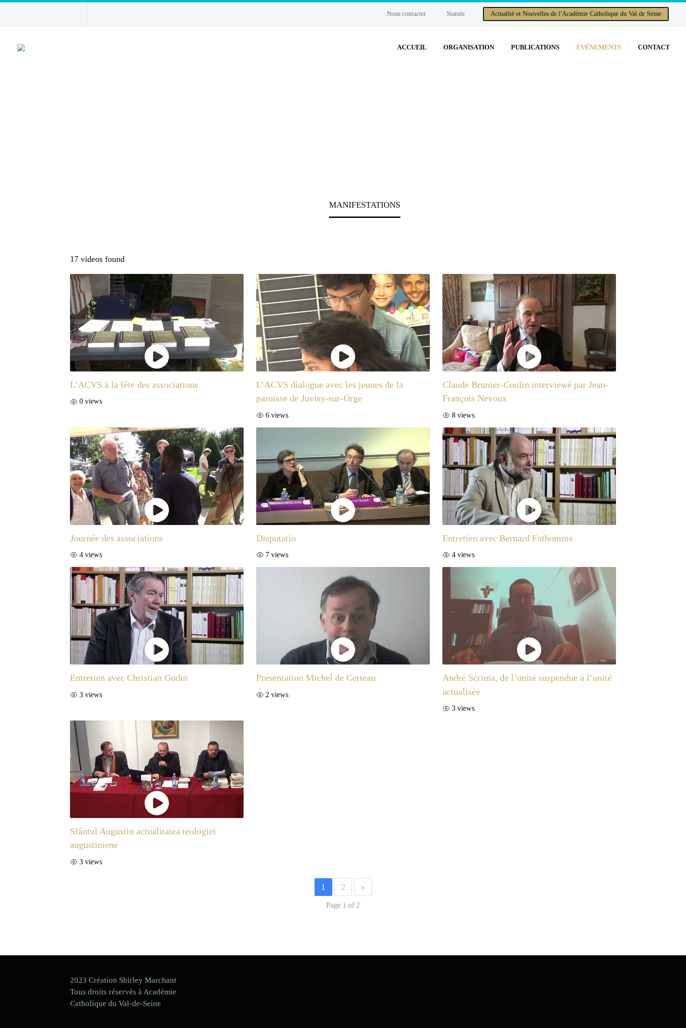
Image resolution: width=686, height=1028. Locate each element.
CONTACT (654, 47)
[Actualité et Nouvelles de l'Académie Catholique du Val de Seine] (64, 14)
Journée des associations (116, 538)
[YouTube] (36, 14)
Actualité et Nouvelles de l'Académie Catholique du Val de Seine (575, 13)
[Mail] (50, 14)
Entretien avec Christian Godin (129, 677)
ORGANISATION (468, 47)
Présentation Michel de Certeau (316, 677)
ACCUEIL (412, 47)
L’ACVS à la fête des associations (134, 384)
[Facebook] (22, 14)
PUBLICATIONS (535, 47)
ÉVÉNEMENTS (598, 47)
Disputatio (276, 538)
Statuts (455, 13)
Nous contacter (406, 13)
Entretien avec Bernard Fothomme (507, 538)
